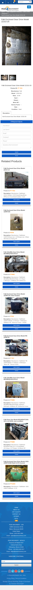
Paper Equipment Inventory (14, 11)
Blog (16, 518)
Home (3, 11)
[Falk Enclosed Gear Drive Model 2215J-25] (16, 46)
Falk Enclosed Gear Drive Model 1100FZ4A (14, 211)
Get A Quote (16, 512)
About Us (16, 509)
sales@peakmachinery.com (18, 535)
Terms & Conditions (20, 578)
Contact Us (16, 514)
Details (16, 203)
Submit (16, 152)
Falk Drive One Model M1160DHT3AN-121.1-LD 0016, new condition (16, 420)
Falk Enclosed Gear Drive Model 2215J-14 (14, 169)
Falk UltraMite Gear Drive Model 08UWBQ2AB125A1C (14, 252)
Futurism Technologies (17, 583)
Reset (16, 155)
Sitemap (16, 516)
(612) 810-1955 (18, 533)
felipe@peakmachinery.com (18, 551)
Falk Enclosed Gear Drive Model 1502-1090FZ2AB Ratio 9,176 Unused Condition (16, 462)
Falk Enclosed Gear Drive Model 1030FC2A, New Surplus (14, 294)
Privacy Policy (10, 578)
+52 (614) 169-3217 (18, 549)
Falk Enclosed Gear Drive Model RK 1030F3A (15, 336)
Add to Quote (16, 199)
